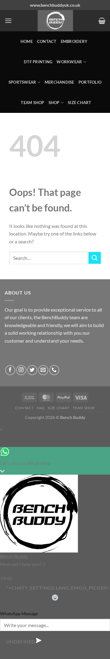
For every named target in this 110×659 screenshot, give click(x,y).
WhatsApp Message (19, 613)
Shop (54, 102)
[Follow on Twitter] (32, 370)
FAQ (41, 408)
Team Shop (32, 102)
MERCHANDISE (59, 82)
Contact (47, 41)
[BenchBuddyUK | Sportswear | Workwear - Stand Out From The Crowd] (55, 20)
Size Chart (79, 102)
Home (26, 41)
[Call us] (54, 370)
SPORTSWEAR (22, 82)
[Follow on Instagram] (21, 370)
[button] (8, 20)
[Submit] (95, 258)
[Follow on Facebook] (10, 370)
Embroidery (74, 41)
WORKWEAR (69, 61)
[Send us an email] (43, 370)
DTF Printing (38, 61)
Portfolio (90, 82)
